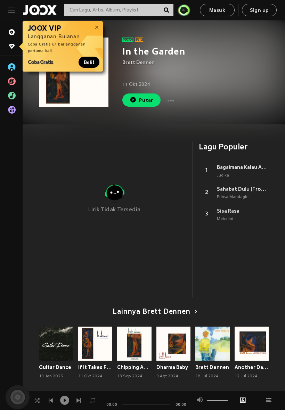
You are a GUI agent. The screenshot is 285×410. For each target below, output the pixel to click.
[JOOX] (39, 10)
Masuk (217, 10)
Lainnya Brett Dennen (151, 312)
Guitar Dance (55, 367)
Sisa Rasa (228, 211)
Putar (146, 100)
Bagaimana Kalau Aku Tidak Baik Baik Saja (243, 167)
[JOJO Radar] (184, 10)
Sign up (259, 10)
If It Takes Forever (95, 367)
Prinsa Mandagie (233, 197)
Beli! (89, 62)
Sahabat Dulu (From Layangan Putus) (243, 189)
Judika (223, 175)
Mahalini (225, 219)
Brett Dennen (138, 62)
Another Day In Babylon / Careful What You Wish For (252, 367)
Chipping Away (134, 367)
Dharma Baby (172, 367)
